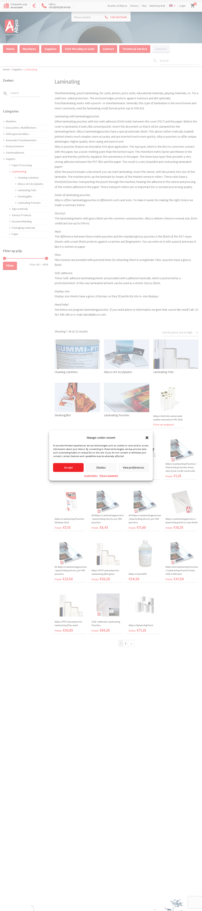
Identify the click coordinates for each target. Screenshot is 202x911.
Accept (68, 467)
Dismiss (101, 467)
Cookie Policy (91, 475)
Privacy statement (109, 475)
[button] (147, 438)
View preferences (133, 467)
